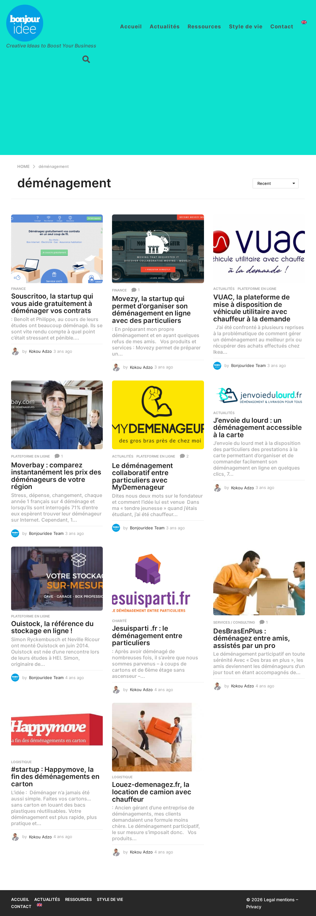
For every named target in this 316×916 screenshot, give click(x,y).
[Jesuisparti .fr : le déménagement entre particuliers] (158, 581)
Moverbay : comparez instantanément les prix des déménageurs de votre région (56, 476)
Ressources (204, 26)
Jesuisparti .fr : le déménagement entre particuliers (147, 635)
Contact (281, 26)
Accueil (131, 26)
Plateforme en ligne (257, 289)
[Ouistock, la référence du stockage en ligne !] (57, 578)
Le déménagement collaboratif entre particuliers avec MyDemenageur (142, 476)
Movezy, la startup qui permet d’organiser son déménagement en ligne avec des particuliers (151, 309)
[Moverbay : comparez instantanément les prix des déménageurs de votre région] (57, 415)
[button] (86, 59)
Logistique (21, 762)
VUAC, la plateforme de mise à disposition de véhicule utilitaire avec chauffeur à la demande (251, 308)
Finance (18, 289)
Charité (119, 621)
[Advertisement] (158, 112)
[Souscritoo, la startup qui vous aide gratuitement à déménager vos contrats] (57, 248)
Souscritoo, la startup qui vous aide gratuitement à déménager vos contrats (52, 303)
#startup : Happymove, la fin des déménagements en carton (55, 776)
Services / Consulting (234, 622)
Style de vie (246, 26)
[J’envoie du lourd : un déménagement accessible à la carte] (259, 394)
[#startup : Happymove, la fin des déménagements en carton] (57, 729)
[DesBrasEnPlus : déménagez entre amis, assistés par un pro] (259, 581)
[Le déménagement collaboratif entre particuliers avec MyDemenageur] (158, 415)
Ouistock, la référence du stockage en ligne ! (52, 627)
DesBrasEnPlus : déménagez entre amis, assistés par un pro (251, 638)
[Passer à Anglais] (304, 22)
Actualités (165, 26)
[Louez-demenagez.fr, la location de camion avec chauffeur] (158, 737)
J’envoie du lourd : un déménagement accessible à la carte (257, 427)
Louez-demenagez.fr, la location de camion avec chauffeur (151, 791)
